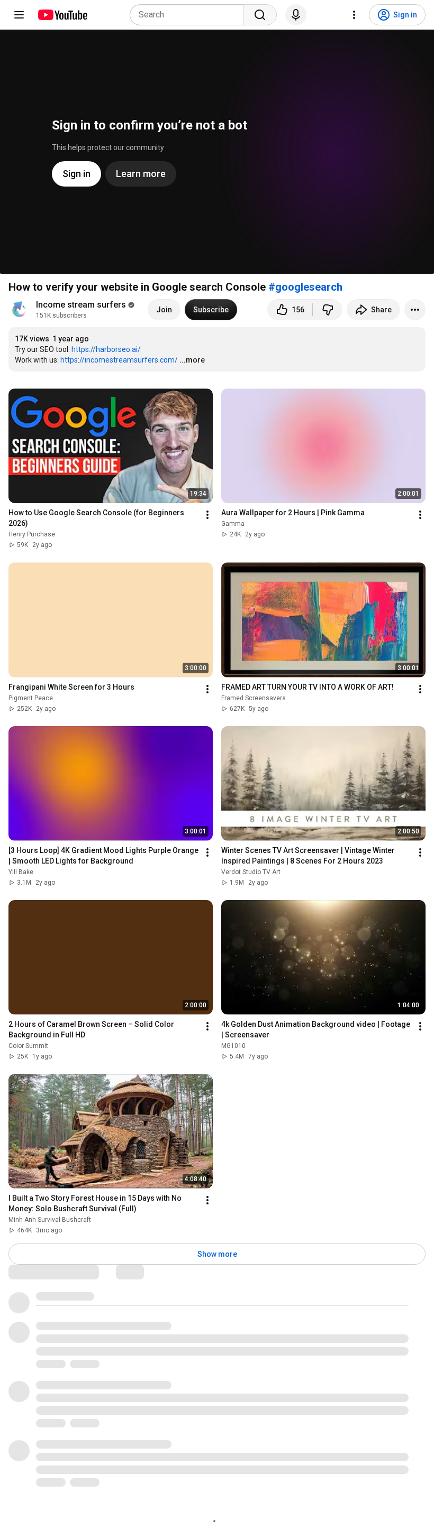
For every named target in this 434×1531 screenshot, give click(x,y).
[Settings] (354, 14)
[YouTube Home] (62, 15)
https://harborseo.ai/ (106, 349)
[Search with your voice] (295, 14)
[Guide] (19, 14)
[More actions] (415, 309)
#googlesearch (305, 287)
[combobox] (190, 14)
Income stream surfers (81, 305)
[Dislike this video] (327, 309)
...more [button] (192, 360)
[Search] (260, 14)
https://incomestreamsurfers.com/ (119, 360)
